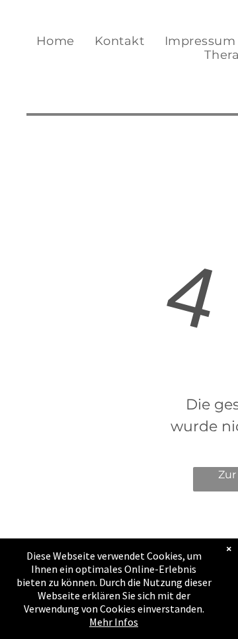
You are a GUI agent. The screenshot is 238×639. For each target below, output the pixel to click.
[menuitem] (55, 41)
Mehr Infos (113, 621)
